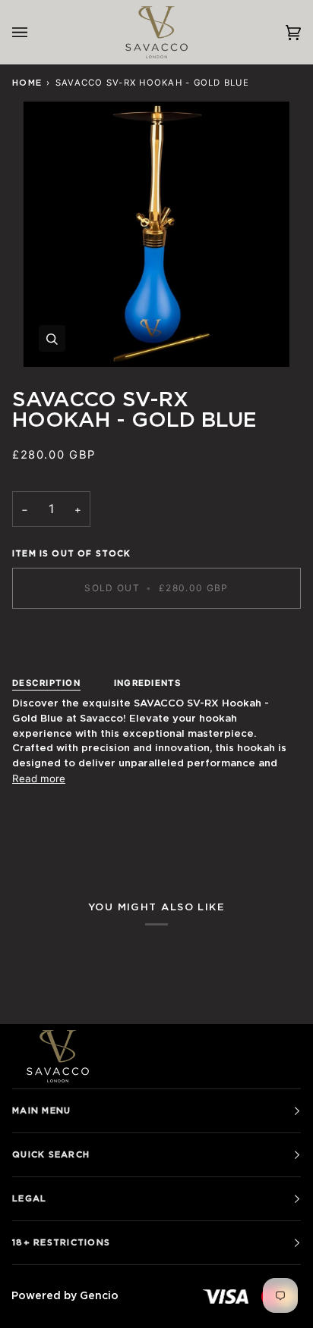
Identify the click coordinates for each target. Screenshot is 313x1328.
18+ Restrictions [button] (61, 1243)
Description (46, 683)
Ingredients (148, 683)
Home (27, 83)
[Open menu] (35, 32)
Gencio (99, 1296)
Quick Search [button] (51, 1155)
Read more (38, 778)
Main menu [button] (41, 1111)
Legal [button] (29, 1199)
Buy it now (156, 640)
